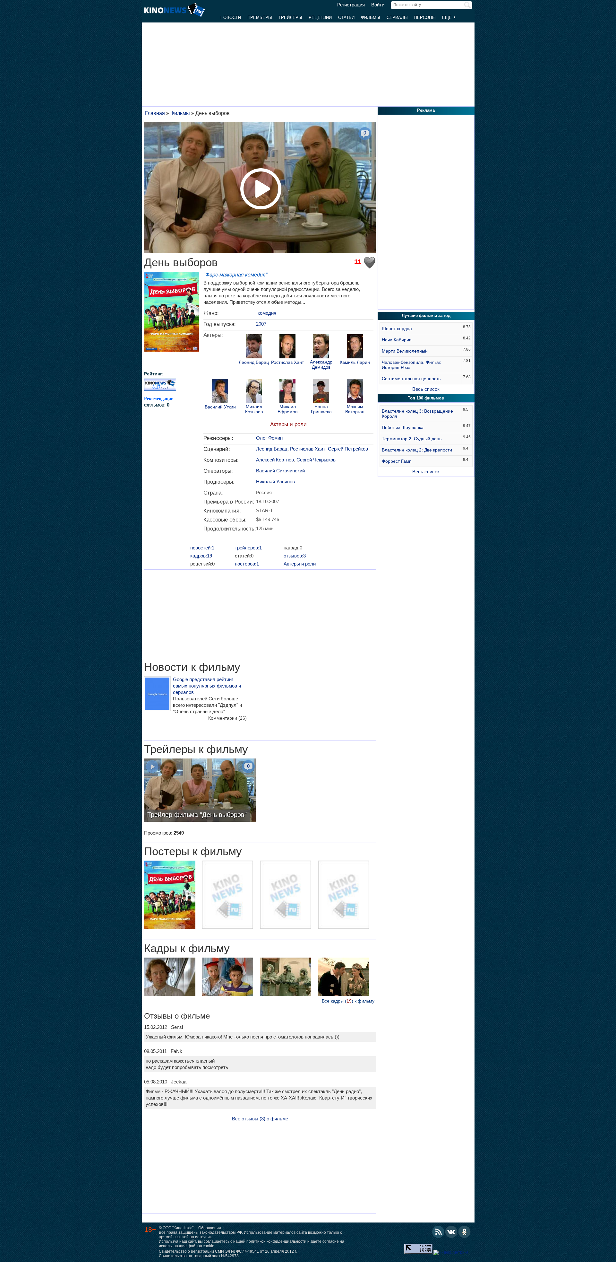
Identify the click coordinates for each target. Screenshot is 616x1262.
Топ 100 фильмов (426, 398)
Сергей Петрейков (348, 448)
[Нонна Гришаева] (321, 392)
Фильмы (370, 17)
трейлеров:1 (248, 547)
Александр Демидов (321, 364)
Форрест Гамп (397, 461)
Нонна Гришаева (321, 409)
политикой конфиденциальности (276, 1241)
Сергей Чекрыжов (316, 459)
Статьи (346, 17)
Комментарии (227, 718)
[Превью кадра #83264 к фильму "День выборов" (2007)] (343, 978)
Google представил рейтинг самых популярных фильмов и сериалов (207, 686)
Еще (447, 17)
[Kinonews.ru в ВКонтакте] (451, 1232)
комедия (267, 313)
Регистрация (351, 4)
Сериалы (397, 17)
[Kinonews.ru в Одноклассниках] (464, 1232)
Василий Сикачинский (280, 470)
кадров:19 (201, 555)
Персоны (425, 17)
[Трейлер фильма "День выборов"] (200, 790)
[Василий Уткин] (220, 392)
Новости (230, 17)
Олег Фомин (269, 438)
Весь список (426, 389)
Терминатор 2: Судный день (411, 438)
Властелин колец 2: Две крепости (417, 449)
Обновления (209, 1228)
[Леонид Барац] (254, 347)
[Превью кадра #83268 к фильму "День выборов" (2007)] (169, 978)
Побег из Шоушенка (403, 427)
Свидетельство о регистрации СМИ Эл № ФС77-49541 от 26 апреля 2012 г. (228, 1251)
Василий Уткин (220, 407)
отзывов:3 (295, 555)
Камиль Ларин (355, 362)
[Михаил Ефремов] (287, 392)
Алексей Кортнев (275, 459)
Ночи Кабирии (397, 339)
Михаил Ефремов (287, 409)
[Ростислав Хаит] (287, 347)
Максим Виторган (354, 409)
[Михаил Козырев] (254, 392)
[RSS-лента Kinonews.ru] (438, 1232)
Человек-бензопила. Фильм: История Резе (411, 365)
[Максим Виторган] (355, 392)
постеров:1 (247, 563)
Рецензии (320, 17)
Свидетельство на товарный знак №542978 (199, 1256)
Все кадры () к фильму (348, 1000)
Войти (377, 4)
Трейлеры (290, 17)
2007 (261, 324)
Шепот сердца (397, 328)
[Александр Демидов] (321, 347)
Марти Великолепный (405, 351)
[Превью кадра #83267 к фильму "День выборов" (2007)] (285, 978)
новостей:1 (202, 547)
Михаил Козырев (254, 409)
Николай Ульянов (275, 481)
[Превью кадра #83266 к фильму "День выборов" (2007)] (227, 978)
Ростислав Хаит (287, 362)
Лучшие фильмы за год (426, 315)
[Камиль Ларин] (355, 347)
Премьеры (259, 17)
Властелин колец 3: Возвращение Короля (417, 413)
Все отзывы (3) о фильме (260, 1118)
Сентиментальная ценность (411, 378)
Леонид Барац (254, 362)
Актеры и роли (288, 424)
